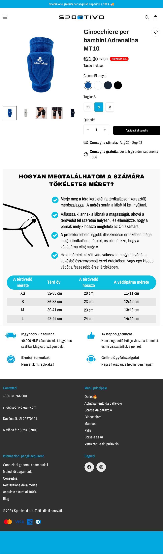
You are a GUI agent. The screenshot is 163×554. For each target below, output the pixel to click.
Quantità (89, 119)
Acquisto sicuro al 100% (20, 491)
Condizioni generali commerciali (25, 464)
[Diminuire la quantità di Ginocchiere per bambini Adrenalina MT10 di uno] (88, 130)
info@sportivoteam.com (19, 407)
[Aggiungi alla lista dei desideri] (155, 32)
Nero (118, 85)
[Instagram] (101, 467)
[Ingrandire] (71, 35)
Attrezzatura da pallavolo (101, 443)
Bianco (98, 85)
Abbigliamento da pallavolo (103, 403)
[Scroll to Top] (155, 532)
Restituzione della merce (20, 485)
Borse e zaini (93, 437)
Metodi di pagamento (18, 471)
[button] (155, 17)
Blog (6, 498)
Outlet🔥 (90, 396)
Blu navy (108, 85)
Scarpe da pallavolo (98, 410)
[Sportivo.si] (81, 17)
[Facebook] (89, 467)
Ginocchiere (93, 416)
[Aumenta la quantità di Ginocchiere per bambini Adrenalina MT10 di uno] (104, 130)
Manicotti (90, 423)
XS (88, 107)
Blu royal (88, 85)
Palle (87, 430)
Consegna (10, 478)
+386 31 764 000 (15, 395)
